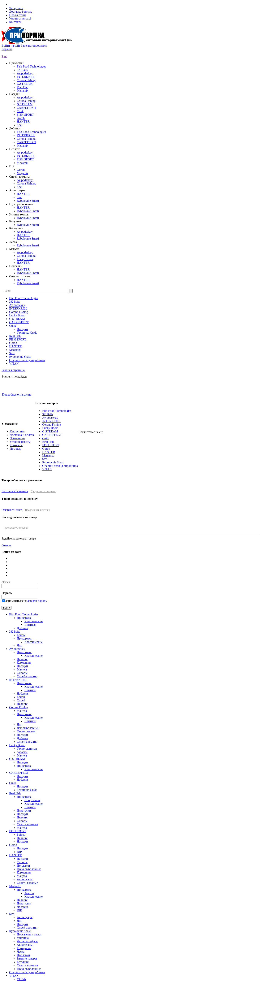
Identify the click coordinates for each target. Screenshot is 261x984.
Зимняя (29, 893)
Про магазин (17, 15)
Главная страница (13, 370)
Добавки (22, 628)
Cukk (20, 111)
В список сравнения (15, 491)
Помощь (15, 448)
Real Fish (22, 87)
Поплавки (23, 865)
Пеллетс (22, 659)
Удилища (23, 937)
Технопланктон (27, 748)
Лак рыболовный (28, 728)
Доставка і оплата (20, 11)
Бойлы (21, 635)
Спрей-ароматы (27, 676)
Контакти (15, 22)
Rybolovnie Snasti (28, 200)
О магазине (17, 438)
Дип (19, 645)
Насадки (22, 329)
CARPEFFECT (26, 107)
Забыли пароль (37, 600)
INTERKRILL (26, 76)
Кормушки (24, 662)
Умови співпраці (20, 18)
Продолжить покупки (43, 491)
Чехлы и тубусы (27, 941)
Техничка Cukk (27, 332)
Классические (33, 621)
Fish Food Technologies (31, 66)
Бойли (21, 697)
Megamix (22, 90)
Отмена (6, 545)
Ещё (4, 56)
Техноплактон (26, 731)
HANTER (23, 121)
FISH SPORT (25, 114)
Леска (20, 951)
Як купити (16, 8)
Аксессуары (24, 879)
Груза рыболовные (29, 869)
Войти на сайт (11, 45)
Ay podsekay (25, 73)
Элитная (30, 624)
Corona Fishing (26, 80)
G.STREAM (24, 83)
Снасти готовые (27, 824)
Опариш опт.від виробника (27, 360)
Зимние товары (27, 958)
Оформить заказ (12, 509)
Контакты (16, 445)
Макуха (22, 669)
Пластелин (24, 810)
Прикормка (24, 617)
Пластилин (24, 903)
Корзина (7, 49)
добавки (22, 752)
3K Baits (22, 70)
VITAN (14, 363)
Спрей (21, 700)
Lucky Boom (25, 259)
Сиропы (22, 672)
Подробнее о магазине (16, 394)
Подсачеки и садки (29, 934)
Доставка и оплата (22, 434)
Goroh (21, 118)
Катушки (23, 962)
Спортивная (32, 800)
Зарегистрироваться (34, 45)
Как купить (17, 431)
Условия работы (20, 441)
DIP (19, 851)
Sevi (19, 125)
